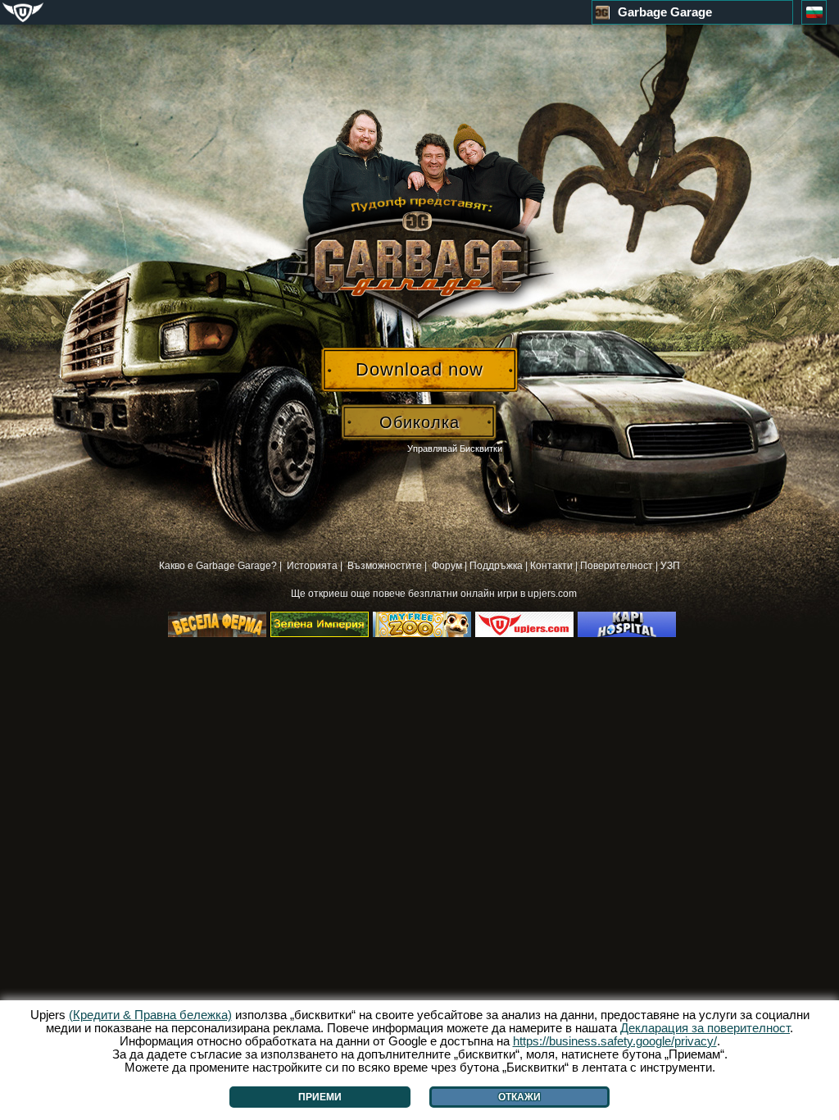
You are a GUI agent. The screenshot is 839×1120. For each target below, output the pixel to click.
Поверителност (616, 565)
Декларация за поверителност (705, 1028)
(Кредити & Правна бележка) (150, 1015)
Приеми (320, 1097)
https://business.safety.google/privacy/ (615, 1041)
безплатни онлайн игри (464, 593)
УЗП (670, 565)
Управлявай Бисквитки (454, 448)
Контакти (551, 565)
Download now (419, 369)
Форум (447, 565)
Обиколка (419, 422)
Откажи (519, 1097)
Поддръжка (496, 565)
